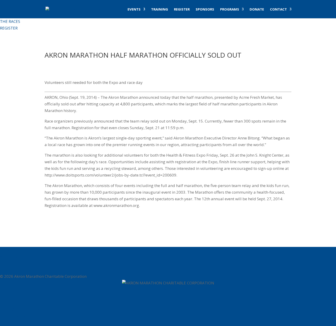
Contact (278, 9)
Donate (257, 9)
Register (182, 9)
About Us (8, 256)
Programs (229, 9)
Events (134, 9)
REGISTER (9, 28)
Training (159, 9)
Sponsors (205, 9)
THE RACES (10, 21)
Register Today (13, 250)
